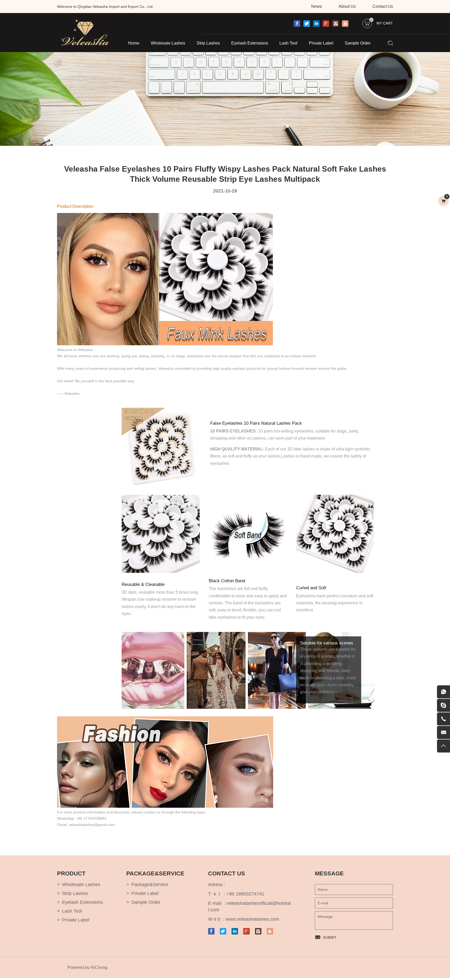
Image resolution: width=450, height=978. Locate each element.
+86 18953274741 (245, 893)
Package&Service (149, 884)
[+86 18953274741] (443, 718)
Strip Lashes (208, 43)
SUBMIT (330, 937)
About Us (347, 6)
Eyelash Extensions (249, 43)
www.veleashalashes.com (252, 919)
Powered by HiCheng (87, 967)
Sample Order (358, 43)
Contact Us (382, 6)
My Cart (381, 22)
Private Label (321, 43)
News (316, 6)
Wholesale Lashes (168, 43)
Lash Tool (288, 43)
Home (133, 43)
